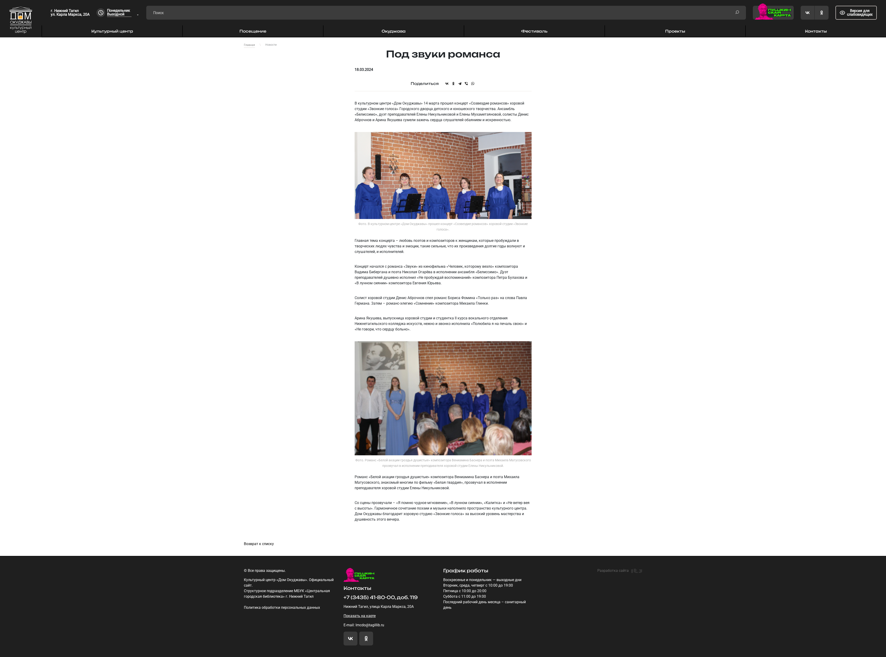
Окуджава (394, 31)
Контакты (816, 31)
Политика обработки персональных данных (282, 607)
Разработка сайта (613, 570)
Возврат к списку (259, 544)
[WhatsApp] (473, 83)
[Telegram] (460, 83)
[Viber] (466, 83)
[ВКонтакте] (447, 83)
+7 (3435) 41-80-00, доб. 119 (381, 597)
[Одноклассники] (453, 83)
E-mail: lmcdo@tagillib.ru (364, 625)
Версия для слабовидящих (860, 13)
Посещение (252, 31)
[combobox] (123, 13)
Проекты (675, 31)
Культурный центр (112, 31)
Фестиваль (534, 31)
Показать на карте (360, 616)
